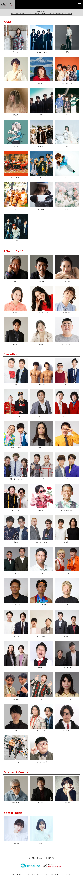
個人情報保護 (49, 858)
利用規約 (40, 858)
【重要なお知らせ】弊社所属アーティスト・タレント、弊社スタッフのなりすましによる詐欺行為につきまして (41, 12)
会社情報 (32, 858)
